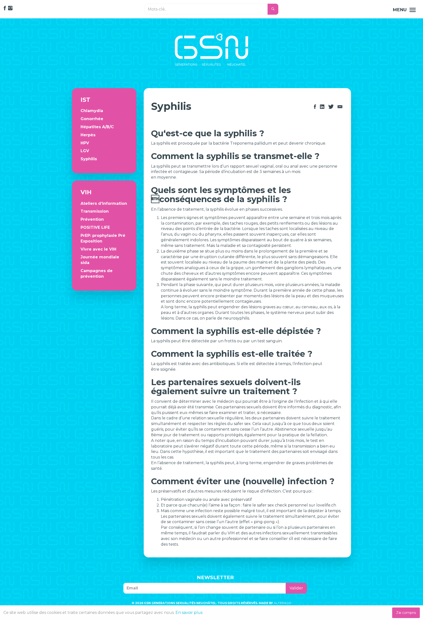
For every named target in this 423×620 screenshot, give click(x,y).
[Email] (340, 106)
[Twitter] (331, 106)
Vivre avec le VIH (98, 249)
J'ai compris (406, 612)
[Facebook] (315, 106)
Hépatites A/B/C (97, 127)
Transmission (95, 211)
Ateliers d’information (104, 203)
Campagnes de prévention (97, 273)
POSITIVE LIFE (95, 227)
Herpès (88, 135)
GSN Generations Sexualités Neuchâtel (211, 49)
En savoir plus (189, 612)
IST (85, 99)
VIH (86, 192)
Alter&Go (282, 603)
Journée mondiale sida (100, 260)
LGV (85, 151)
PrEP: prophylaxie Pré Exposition (103, 238)
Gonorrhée (92, 118)
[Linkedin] (322, 106)
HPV (85, 143)
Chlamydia (92, 110)
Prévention (92, 219)
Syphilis (89, 159)
